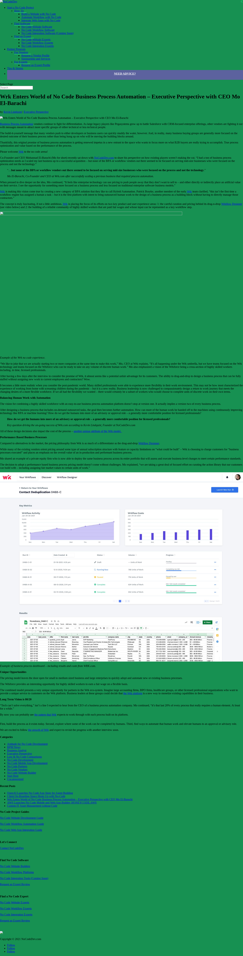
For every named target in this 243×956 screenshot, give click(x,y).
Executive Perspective (36, 111)
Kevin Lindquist (13, 111)
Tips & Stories (15, 68)
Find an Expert (22, 36)
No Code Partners (17, 766)
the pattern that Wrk (45, 714)
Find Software (22, 23)
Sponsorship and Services (35, 58)
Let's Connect (8, 842)
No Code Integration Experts (37, 45)
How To (19, 10)
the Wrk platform (132, 693)
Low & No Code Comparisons (24, 756)
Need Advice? (125, 73)
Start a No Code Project (20, 7)
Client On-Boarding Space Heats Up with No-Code (36, 796)
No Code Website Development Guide (21, 817)
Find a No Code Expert (14, 896)
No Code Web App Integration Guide (21, 829)
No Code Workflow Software (38, 29)
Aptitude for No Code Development (27, 743)
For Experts (20, 61)
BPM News (13, 747)
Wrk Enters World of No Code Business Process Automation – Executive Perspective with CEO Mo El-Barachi (70, 799)
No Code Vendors (17, 769)
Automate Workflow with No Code (41, 17)
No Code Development (20, 759)
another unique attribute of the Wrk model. (98, 431)
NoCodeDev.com (103, 157)
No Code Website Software (36, 26)
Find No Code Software (14, 860)
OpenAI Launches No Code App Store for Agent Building (40, 792)
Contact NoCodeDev (12, 848)
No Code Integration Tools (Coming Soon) (24, 878)
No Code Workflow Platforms (17, 872)
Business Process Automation (16, 123)
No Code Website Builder (21, 772)
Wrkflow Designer (231, 203)
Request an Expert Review (15, 884)
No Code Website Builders (15, 866)
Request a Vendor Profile (35, 55)
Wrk (20, 151)
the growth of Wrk (38, 729)
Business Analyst (16, 750)
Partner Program (16, 49)
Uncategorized (15, 779)
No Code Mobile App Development (27, 763)
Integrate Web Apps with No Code (40, 20)
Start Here (13, 775)
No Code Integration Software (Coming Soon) (47, 33)
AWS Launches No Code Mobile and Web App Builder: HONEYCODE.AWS (52, 802)
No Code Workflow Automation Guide (22, 823)
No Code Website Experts (36, 39)
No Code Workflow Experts (37, 42)
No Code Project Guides (14, 811)
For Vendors (21, 52)
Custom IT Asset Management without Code (32, 805)
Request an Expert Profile (35, 65)
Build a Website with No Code (38, 13)
